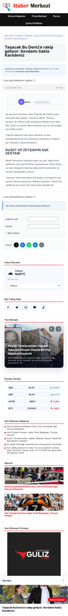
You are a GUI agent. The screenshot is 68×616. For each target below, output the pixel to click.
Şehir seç (13, 279)
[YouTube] (34, 307)
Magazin (29, 35)
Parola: (8, 226)
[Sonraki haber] (58, 329)
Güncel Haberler (16, 16)
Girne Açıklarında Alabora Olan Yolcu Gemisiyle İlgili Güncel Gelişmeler (32, 427)
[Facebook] (22, 244)
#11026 (59, 88)
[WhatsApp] (28, 244)
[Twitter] (16, 244)
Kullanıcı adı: (11, 219)
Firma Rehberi (39, 16)
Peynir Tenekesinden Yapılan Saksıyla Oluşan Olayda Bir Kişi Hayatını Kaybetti (34, 439)
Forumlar (19, 35)
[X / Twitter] (17, 307)
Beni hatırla (13, 233)
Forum (56, 16)
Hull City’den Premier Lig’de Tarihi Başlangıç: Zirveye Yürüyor (32, 433)
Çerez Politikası (34, 23)
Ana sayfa (9, 35)
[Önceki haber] (51, 329)
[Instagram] (25, 307)
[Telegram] (35, 244)
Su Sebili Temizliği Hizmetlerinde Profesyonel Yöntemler (34, 444)
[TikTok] (43, 307)
